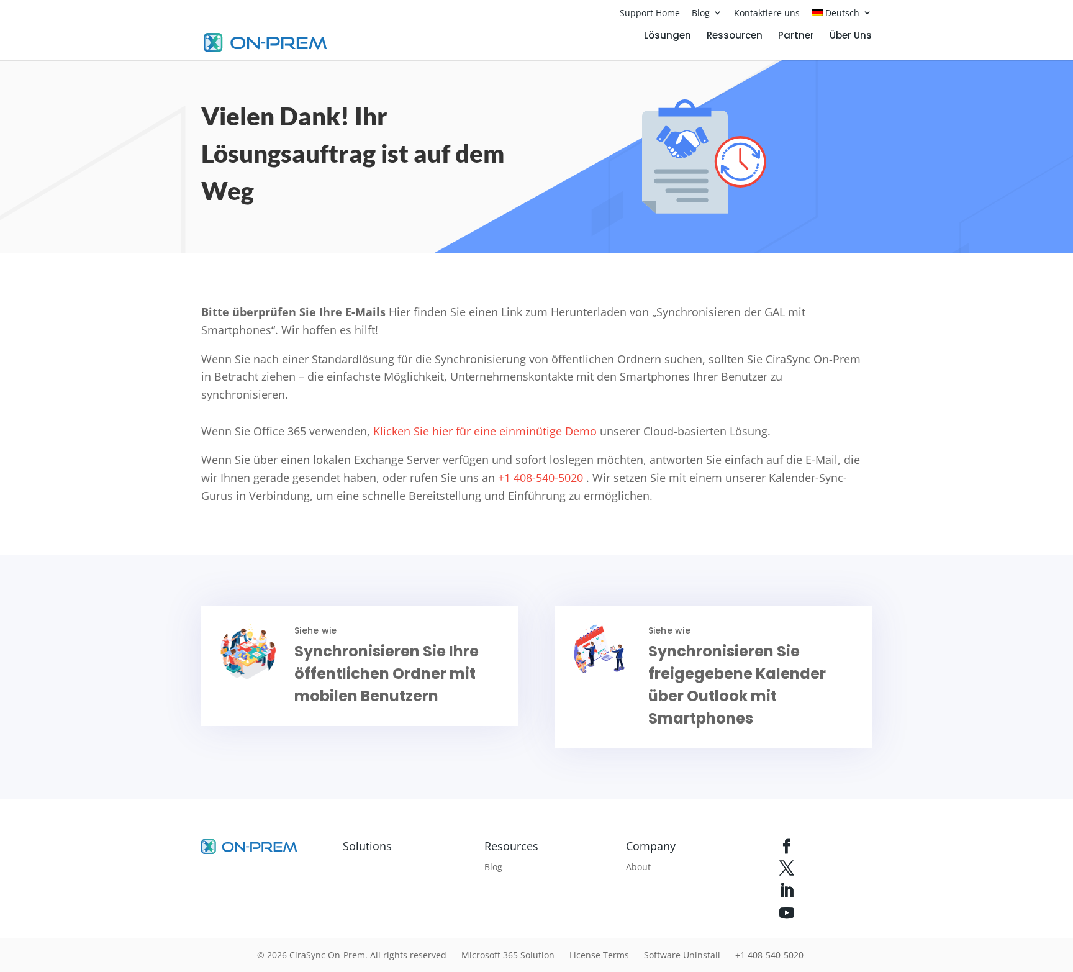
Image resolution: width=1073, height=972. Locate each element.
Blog (701, 13)
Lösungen (667, 36)
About (638, 867)
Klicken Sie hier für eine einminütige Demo (483, 431)
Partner (796, 36)
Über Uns (851, 36)
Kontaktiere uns (767, 13)
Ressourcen (735, 36)
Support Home (650, 13)
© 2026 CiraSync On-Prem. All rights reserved (351, 955)
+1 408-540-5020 (539, 477)
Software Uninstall (682, 955)
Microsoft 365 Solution (508, 955)
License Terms (599, 955)
